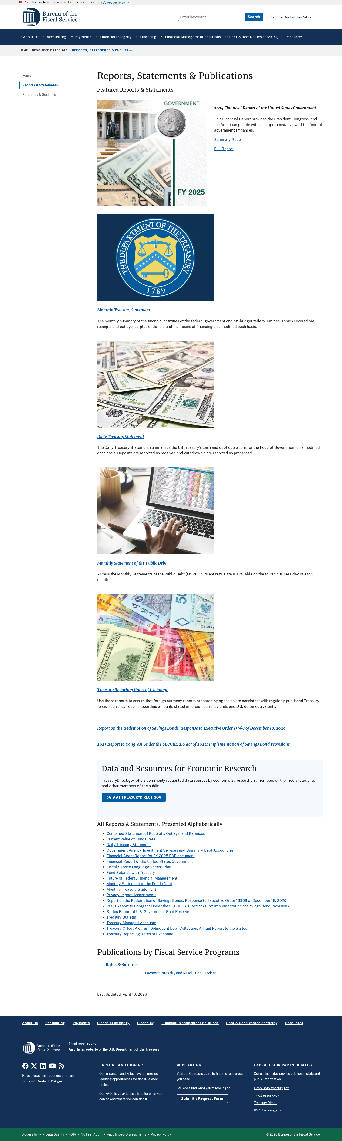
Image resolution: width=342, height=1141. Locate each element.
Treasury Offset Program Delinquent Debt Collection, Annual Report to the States (177, 928)
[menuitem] (30, 37)
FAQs (109, 1093)
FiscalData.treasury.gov (271, 1088)
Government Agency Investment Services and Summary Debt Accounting (170, 850)
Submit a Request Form (202, 1098)
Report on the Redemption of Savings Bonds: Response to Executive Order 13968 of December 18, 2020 (191, 728)
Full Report (224, 149)
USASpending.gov (267, 1110)
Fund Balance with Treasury (131, 872)
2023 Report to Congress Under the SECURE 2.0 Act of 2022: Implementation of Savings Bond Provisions (193, 744)
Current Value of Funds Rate (131, 839)
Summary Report (229, 139)
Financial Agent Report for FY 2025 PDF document (151, 856)
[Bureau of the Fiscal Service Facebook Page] (25, 1067)
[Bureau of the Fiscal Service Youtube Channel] (52, 1067)
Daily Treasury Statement (120, 436)
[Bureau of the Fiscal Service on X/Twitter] (34, 1067)
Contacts (196, 1073)
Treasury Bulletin (121, 917)
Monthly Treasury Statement (123, 310)
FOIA (72, 1134)
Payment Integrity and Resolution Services (180, 973)
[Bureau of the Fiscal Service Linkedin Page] (43, 1067)
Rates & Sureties (121, 964)
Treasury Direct (265, 1103)
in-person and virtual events (125, 1073)
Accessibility (31, 1134)
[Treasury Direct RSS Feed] (61, 1067)
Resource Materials (50, 50)
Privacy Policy (161, 1134)
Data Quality (55, 1134)
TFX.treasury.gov (266, 1095)
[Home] (52, 17)
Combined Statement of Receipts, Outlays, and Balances (156, 833)
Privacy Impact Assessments (131, 895)
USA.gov (56, 1081)
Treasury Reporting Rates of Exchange (132, 690)
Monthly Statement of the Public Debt (132, 563)
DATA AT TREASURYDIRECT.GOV (133, 797)
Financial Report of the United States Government (150, 861)
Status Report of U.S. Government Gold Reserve (148, 911)
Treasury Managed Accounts (131, 923)
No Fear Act (90, 1134)
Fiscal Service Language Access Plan (139, 867)
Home (23, 50)
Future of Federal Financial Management (142, 878)
